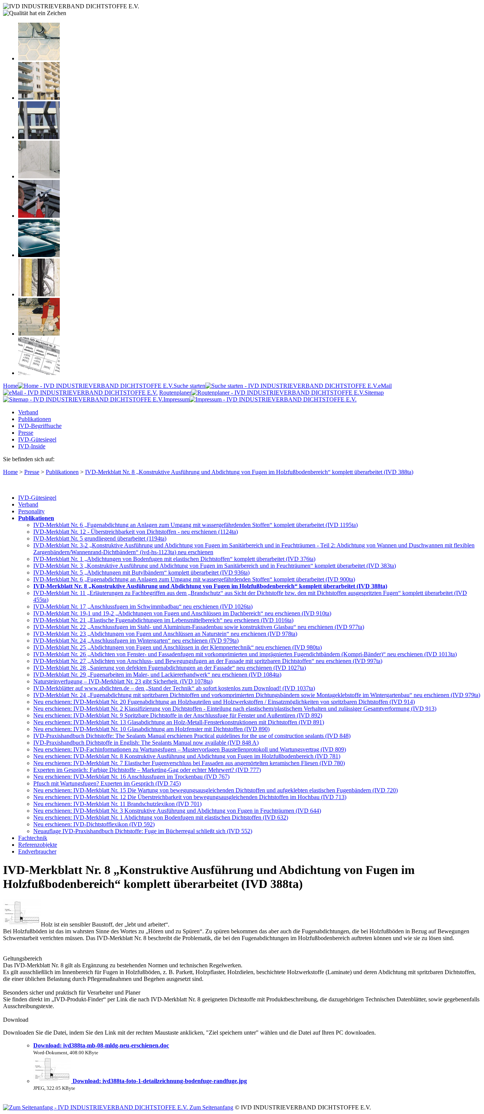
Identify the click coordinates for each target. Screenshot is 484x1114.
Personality (31, 511)
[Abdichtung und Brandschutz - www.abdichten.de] (39, 294)
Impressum (176, 399)
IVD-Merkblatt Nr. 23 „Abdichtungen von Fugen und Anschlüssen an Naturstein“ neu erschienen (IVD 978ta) (165, 634)
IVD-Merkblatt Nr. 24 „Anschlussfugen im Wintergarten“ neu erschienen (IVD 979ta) (136, 640)
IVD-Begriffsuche (40, 426)
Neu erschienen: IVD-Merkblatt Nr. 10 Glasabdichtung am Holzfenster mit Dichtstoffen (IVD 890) (151, 729)
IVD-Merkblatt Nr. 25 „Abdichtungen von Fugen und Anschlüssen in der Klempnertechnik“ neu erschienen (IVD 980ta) (177, 647)
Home (10, 386)
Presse (25, 432)
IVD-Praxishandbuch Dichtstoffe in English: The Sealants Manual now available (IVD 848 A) (146, 742)
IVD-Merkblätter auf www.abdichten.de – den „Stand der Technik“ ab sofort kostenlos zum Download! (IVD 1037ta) (174, 688)
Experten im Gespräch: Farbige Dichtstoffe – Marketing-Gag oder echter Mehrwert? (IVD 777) (147, 770)
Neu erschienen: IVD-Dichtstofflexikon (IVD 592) (94, 824)
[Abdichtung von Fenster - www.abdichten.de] (39, 137)
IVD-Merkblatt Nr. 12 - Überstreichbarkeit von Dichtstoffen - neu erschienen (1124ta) (135, 531)
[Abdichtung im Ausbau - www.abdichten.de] (39, 215)
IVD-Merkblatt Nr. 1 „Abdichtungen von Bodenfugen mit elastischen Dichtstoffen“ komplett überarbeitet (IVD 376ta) (174, 559)
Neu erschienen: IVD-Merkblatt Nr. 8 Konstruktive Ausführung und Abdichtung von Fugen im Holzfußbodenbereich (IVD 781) (186, 756)
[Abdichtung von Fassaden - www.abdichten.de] (39, 98)
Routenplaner (175, 392)
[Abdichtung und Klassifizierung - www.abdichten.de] (39, 373)
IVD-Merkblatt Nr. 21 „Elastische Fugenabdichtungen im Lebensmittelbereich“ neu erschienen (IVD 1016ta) (163, 620)
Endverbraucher (37, 851)
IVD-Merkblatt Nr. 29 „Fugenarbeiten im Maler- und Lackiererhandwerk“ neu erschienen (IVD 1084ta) (157, 674)
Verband (28, 412)
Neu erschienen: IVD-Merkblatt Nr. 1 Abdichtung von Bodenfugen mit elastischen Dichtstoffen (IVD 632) (160, 817)
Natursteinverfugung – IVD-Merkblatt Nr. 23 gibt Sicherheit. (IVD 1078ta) (123, 681)
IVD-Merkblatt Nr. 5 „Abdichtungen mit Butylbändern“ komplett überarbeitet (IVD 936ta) (141, 572)
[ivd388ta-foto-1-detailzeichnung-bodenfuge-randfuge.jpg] (53, 1081)
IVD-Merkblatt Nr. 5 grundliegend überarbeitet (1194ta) (99, 538)
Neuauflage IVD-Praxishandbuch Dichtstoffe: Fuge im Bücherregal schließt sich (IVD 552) (142, 831)
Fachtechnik (32, 838)
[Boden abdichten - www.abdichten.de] (39, 58)
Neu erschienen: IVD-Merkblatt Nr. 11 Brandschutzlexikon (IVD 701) (117, 804)
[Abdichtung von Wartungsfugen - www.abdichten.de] (39, 333)
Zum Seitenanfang (210, 1107)
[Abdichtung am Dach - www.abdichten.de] (39, 255)
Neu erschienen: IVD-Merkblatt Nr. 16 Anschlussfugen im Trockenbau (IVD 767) (131, 776)
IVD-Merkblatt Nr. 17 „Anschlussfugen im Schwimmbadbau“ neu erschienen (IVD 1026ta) (143, 606)
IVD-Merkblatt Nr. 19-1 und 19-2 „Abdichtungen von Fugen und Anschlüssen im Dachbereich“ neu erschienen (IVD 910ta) (182, 613)
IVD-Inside (31, 446)
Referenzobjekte (37, 844)
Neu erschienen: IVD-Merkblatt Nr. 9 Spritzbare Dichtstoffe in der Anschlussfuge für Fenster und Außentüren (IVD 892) (177, 715)
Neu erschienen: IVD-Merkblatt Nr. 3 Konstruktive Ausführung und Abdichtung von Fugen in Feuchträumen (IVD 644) (177, 810)
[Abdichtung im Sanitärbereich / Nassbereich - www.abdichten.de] (39, 176)
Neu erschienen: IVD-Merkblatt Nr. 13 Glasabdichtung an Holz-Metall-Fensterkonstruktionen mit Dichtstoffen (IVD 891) (178, 722)
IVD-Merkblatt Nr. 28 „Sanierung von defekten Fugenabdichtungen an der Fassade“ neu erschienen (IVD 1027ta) (169, 668)
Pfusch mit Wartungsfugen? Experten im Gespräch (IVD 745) (107, 783)
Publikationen (34, 419)
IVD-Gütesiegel (37, 439)
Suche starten (189, 386)
